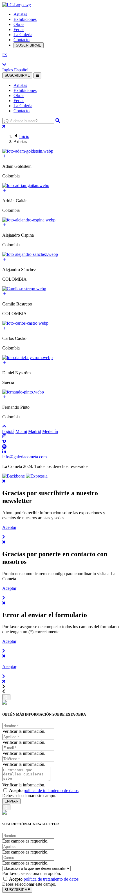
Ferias (19, 29)
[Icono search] (57, 120)
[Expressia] (37, 476)
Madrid (34, 431)
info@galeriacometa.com (24, 456)
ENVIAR (11, 801)
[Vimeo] (4, 441)
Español (21, 69)
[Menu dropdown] (37, 75)
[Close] (3, 126)
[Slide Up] (4, 426)
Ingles (8, 69)
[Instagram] (4, 436)
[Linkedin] (4, 451)
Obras (19, 24)
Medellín (50, 431)
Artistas (20, 14)
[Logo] (16, 4)
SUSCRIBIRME (28, 45)
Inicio (24, 136)
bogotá (8, 431)
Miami (21, 431)
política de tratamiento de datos (51, 790)
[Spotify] (4, 446)
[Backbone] (14, 476)
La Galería (23, 34)
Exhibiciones (25, 19)
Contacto (22, 39)
